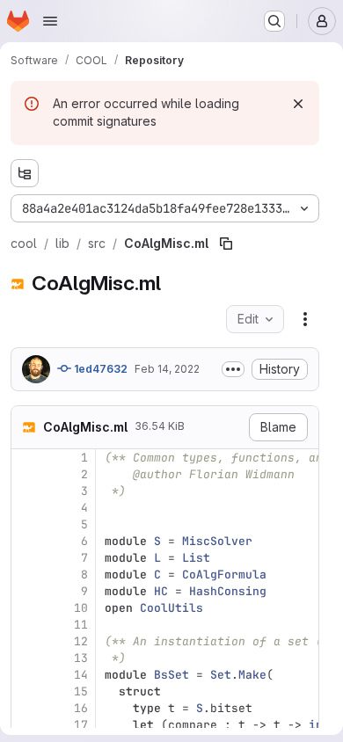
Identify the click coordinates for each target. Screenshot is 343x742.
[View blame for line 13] (26, 658)
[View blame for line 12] (26, 641)
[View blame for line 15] (26, 691)
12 (81, 641)
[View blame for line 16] (26, 708)
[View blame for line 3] (26, 491)
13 (81, 658)
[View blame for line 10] (26, 608)
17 (81, 724)
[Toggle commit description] (233, 369)
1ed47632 (99, 368)
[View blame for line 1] (26, 457)
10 (81, 607)
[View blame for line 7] (26, 557)
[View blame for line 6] (26, 541)
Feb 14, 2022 (167, 368)
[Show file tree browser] (25, 173)
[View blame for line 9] (26, 591)
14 (81, 674)
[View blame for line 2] (26, 474)
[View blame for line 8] (26, 574)
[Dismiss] (298, 103)
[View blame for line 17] (26, 725)
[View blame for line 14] (26, 674)
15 (81, 691)
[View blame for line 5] (26, 524)
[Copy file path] (226, 243)
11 (81, 624)
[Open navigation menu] (50, 21)
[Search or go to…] (274, 21)
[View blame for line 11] (26, 624)
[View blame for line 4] (26, 507)
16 (81, 708)
